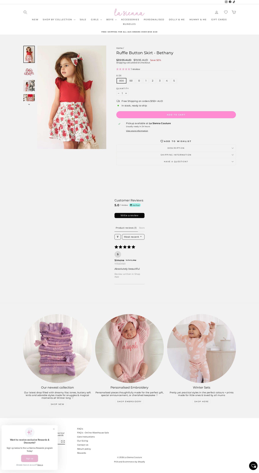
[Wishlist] (225, 12)
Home (119, 48)
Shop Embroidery (129, 401)
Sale (83, 19)
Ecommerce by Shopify (134, 462)
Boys (110, 19)
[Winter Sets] (201, 348)
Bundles (129, 24)
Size (119, 76)
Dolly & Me (177, 19)
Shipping (121, 63)
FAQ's (80, 429)
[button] (123, 69)
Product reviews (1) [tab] (126, 227)
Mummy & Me (198, 19)
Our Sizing (82, 441)
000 (121, 80)
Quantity (122, 88)
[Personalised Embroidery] (129, 348)
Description (176, 148)
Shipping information (176, 155)
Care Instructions (86, 436)
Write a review (129, 215)
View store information (137, 131)
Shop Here (201, 401)
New (35, 19)
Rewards (81, 453)
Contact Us (82, 445)
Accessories (130, 19)
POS (116, 462)
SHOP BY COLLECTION (58, 19)
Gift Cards (219, 19)
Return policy (84, 449)
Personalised (154, 19)
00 (131, 80)
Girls (95, 19)
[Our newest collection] (57, 348)
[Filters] (118, 237)
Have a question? (176, 161)
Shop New (57, 404)
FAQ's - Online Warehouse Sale (93, 432)
